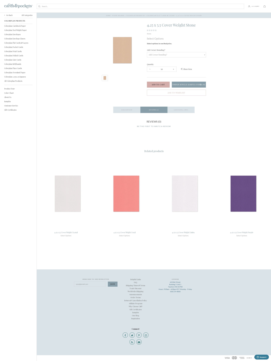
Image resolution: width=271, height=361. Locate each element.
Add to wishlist (176, 93)
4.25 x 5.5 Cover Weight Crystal (66, 232)
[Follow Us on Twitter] (132, 335)
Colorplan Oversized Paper (14, 72)
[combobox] (176, 54)
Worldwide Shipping (135, 291)
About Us (7, 97)
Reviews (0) (154, 110)
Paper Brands (118, 15)
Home (108, 15)
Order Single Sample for (188, 84)
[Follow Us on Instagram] (146, 335)
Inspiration (135, 318)
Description (126, 110)
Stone (149, 34)
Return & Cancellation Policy (135, 300)
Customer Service (11, 106)
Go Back (9, 15)
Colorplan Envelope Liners (14, 38)
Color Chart (9, 93)
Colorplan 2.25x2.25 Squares (15, 77)
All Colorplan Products (13, 81)
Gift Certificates (10, 110)
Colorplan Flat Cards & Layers (16, 43)
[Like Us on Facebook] (125, 335)
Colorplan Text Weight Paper (15, 30)
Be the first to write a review (154, 126)
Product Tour (9, 89)
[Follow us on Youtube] (139, 342)
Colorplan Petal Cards (13, 51)
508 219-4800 (175, 291)
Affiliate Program (135, 303)
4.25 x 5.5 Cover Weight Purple (241, 232)
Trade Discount (135, 288)
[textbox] (176, 54)
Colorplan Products (135, 15)
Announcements (135, 294)
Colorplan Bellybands (12, 64)
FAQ (135, 282)
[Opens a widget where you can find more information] (261, 357)
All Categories (26, 15)
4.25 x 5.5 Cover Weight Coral (124, 232)
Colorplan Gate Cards (12, 60)
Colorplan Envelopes (12, 34)
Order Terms (135, 297)
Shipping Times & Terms (135, 285)
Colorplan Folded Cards (13, 55)
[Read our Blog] (132, 342)
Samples (7, 101)
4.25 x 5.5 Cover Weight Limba (183, 232)
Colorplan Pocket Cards (13, 47)
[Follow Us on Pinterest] (139, 335)
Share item (187, 69)
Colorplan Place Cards (13, 68)
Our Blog (135, 315)
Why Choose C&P (135, 306)
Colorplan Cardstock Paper (15, 26)
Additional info (181, 110)
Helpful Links (135, 279)
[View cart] (264, 6)
